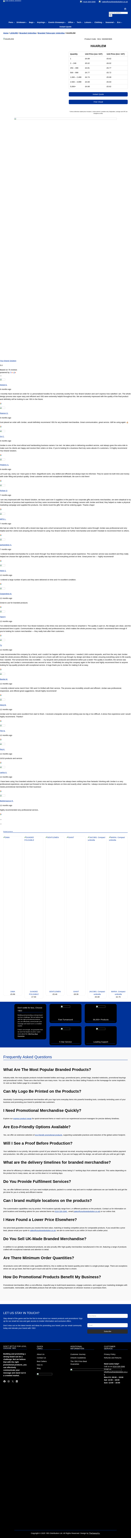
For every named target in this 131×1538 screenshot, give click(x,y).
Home (5, 33)
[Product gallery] (32, 67)
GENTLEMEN (55, 992)
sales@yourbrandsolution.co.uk (115, 2)
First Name (91, 1312)
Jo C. (2, 436)
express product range (22, 1119)
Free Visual (98, 102)
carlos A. (3, 773)
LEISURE (14, 33)
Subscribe (107, 1331)
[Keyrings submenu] (46, 22)
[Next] (1, 819)
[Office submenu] (74, 22)
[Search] (110, 15)
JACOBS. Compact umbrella (97, 993)
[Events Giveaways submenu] (65, 22)
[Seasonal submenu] (114, 22)
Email (89, 1321)
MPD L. (3, 519)
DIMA (12, 992)
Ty (1, 645)
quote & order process (87, 294)
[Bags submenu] (34, 22)
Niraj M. (3, 705)
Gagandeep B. (6, 594)
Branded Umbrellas (27, 33)
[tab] (11, 133)
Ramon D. (4, 413)
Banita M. (4, 679)
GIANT (76, 992)
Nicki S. (3, 571)
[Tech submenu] (82, 22)
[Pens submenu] (14, 22)
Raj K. (2, 749)
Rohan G (3, 491)
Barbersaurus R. (6, 801)
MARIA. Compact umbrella (118, 993)
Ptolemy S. (4, 465)
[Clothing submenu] (103, 22)
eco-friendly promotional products (48, 1135)
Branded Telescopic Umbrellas (51, 33)
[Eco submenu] (121, 22)
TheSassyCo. (94, 1533)
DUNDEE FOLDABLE (34, 993)
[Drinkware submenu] (26, 22)
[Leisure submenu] (92, 22)
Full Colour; (53, 281)
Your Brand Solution (8, 361)
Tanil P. (3, 617)
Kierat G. (3, 385)
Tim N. (2, 731)
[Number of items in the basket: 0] (125, 8)
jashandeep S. (6, 545)
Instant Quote (98, 94)
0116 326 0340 (89, 2)
